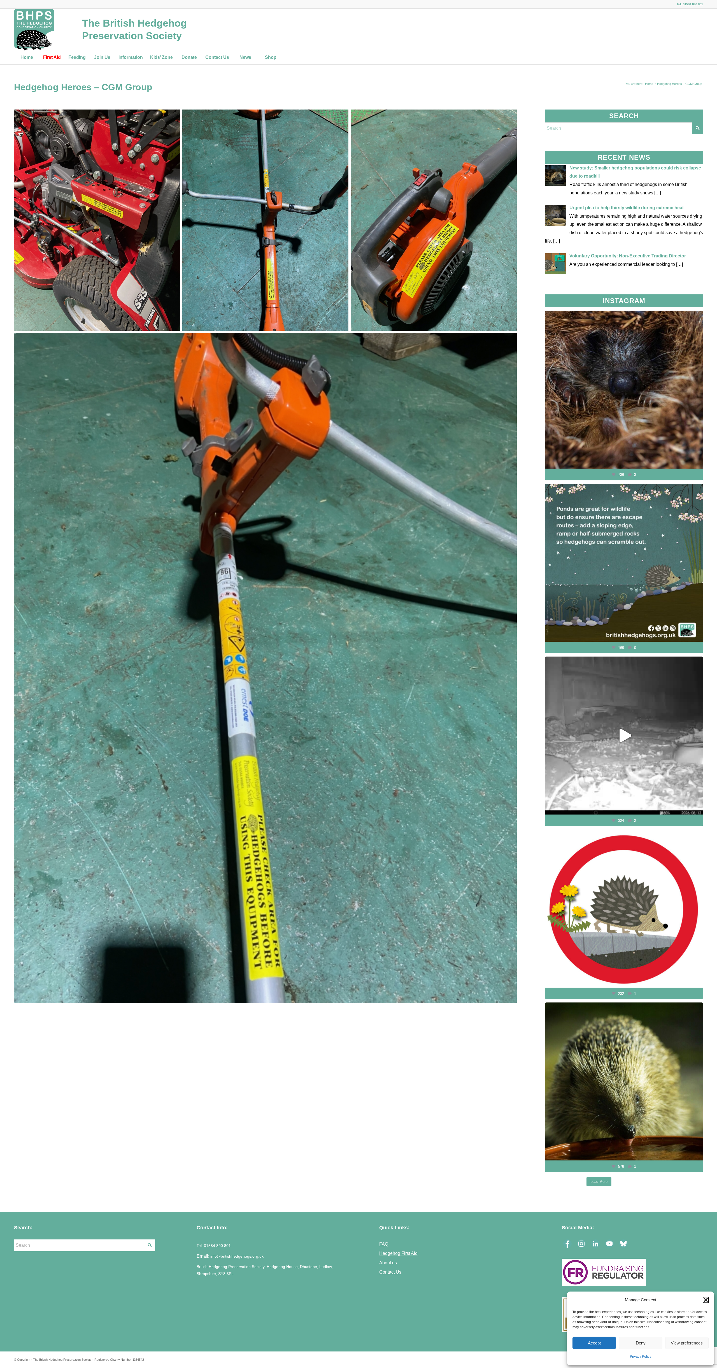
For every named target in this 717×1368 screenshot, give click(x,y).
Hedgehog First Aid (398, 1253)
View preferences (687, 1343)
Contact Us (390, 1271)
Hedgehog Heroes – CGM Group (83, 87)
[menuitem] (26, 57)
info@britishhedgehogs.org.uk (237, 1256)
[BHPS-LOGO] (34, 29)
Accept (594, 1343)
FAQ (383, 1243)
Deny (641, 1343)
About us (388, 1262)
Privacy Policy (640, 1356)
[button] (706, 1300)
